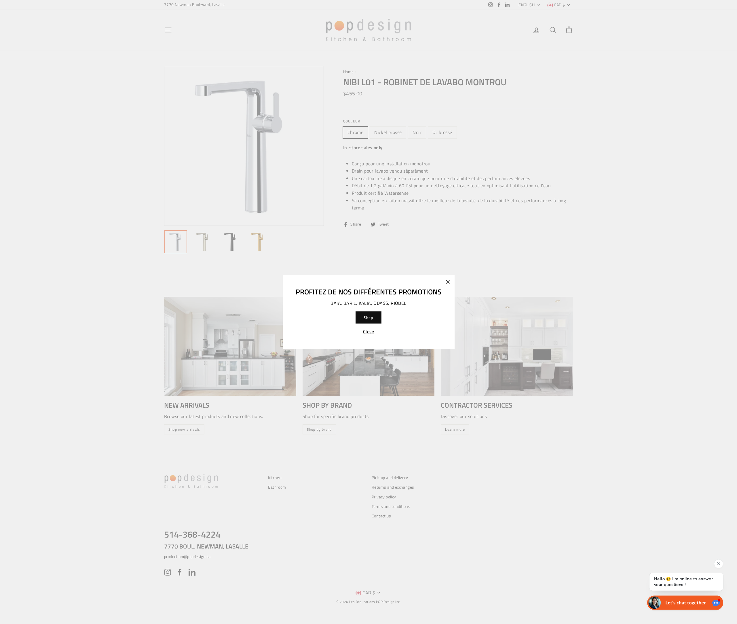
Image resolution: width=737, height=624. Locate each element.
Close (368, 331)
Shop (368, 317)
